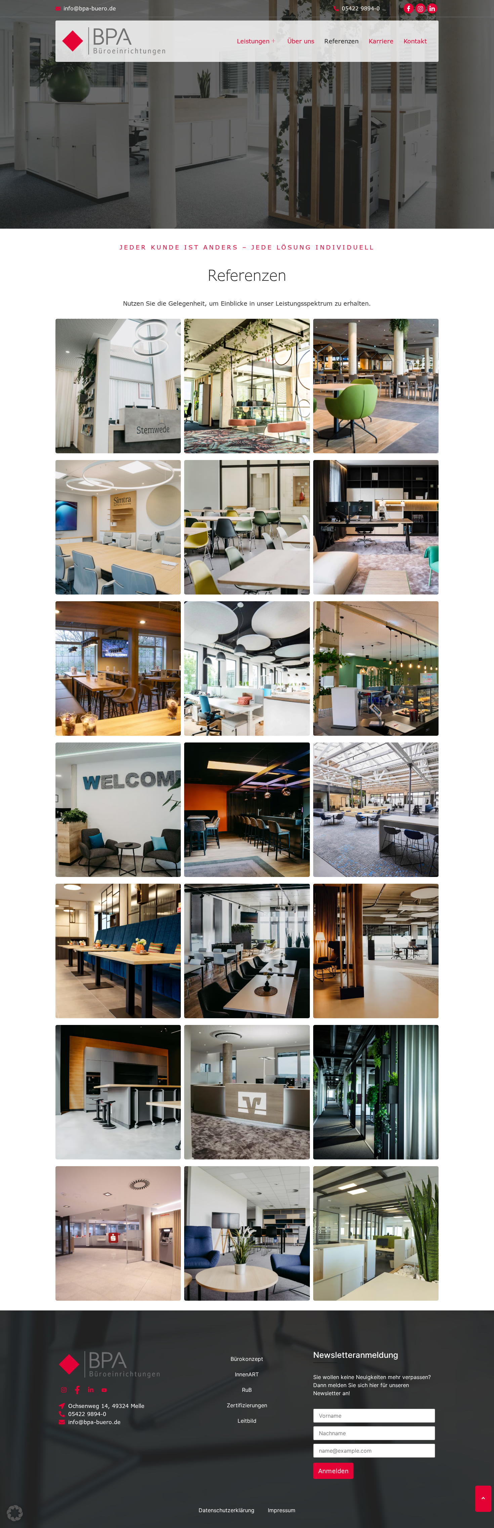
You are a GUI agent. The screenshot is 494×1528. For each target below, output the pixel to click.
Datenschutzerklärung (226, 1510)
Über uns (300, 41)
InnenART (247, 1374)
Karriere (381, 41)
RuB (247, 1389)
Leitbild (247, 1420)
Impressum (281, 1510)
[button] (15, 1513)
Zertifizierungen (247, 1405)
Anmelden (333, 1471)
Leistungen (253, 41)
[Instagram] (64, 1390)
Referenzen (341, 41)
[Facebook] (409, 8)
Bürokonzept (247, 1358)
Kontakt (415, 41)
